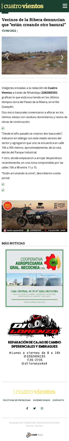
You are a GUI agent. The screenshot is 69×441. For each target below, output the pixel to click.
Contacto (58, 400)
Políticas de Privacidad (17, 400)
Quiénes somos (41, 400)
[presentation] (8, 58)
